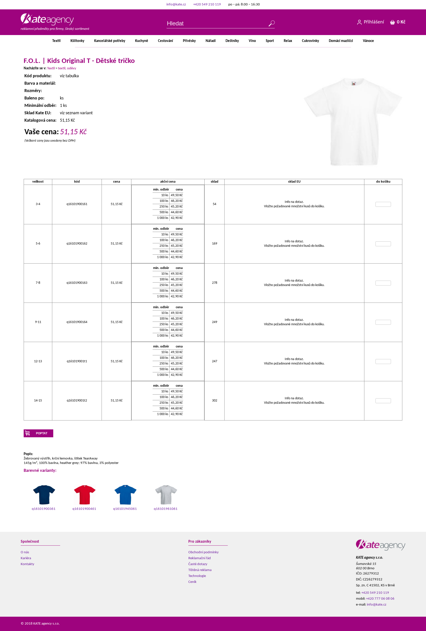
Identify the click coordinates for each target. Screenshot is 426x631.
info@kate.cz (176, 4)
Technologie (197, 576)
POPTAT (41, 433)
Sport (270, 41)
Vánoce (368, 41)
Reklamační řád (199, 558)
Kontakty (27, 564)
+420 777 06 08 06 (380, 599)
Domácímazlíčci (341, 41)
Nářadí (211, 41)
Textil (56, 41)
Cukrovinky (310, 41)
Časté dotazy (197, 564)
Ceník (192, 582)
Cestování (165, 41)
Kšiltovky (77, 41)
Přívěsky (189, 41)
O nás (25, 552)
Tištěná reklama (200, 570)
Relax (288, 41)
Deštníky (232, 41)
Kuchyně (141, 41)
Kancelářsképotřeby (109, 41)
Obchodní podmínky (203, 552)
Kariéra (26, 558)
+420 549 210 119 (207, 4)
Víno (252, 41)
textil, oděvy (67, 68)
